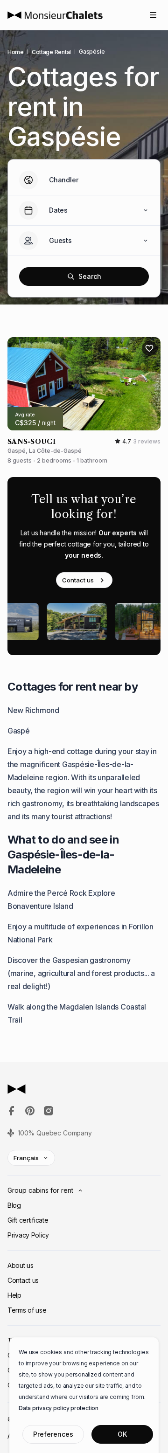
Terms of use (27, 1310)
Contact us (78, 580)
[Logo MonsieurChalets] (55, 15)
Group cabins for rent (40, 1190)
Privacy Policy (28, 1235)
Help (14, 1295)
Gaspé (18, 730)
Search (89, 276)
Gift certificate (28, 1220)
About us (20, 1265)
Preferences (53, 1434)
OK (122, 1434)
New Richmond (33, 710)
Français (26, 1158)
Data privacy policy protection (58, 1408)
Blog (14, 1205)
